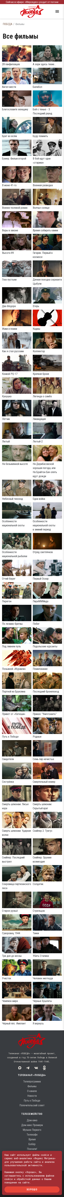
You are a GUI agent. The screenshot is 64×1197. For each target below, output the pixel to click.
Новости (32, 1095)
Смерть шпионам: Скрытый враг (42, 806)
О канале (32, 1091)
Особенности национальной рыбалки (14, 554)
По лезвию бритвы (12, 623)
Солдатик (38, 884)
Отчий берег (9, 578)
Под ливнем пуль (11, 646)
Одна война (39, 498)
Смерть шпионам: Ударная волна (16, 832)
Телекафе (32, 1134)
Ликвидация (39, 419)
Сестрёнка (8, 781)
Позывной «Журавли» (14, 669)
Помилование (40, 669)
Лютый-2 (38, 441)
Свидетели (8, 759)
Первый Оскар (41, 578)
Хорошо (32, 1189)
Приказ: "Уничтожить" (44, 714)
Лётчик (6, 419)
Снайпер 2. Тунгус (42, 830)
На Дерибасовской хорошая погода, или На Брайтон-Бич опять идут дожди (45, 470)
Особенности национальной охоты (13, 523)
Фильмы (32, 1086)
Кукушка (6, 396)
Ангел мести (9, 87)
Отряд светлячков (43, 552)
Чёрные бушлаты (42, 1001)
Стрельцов (39, 910)
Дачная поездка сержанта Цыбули (47, 281)
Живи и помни (9, 328)
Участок (6, 978)
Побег (36, 623)
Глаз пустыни (9, 279)
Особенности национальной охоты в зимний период (44, 525)
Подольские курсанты (45, 646)
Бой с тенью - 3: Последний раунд (42, 111)
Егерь (36, 306)
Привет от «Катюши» (13, 714)
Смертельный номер (44, 781)
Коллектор (39, 351)
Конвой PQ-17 (9, 374)
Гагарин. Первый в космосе (43, 255)
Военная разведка (43, 185)
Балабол (37, 87)
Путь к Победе (10, 736)
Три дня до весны (12, 955)
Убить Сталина (41, 955)
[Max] (20, 1068)
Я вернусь (38, 1023)
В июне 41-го (9, 185)
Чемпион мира (10, 1001)
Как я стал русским (13, 351)
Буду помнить (40, 136)
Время (32, 1139)
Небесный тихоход (12, 498)
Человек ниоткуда (43, 978)
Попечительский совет (32, 1105)
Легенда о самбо (42, 396)
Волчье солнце (41, 207)
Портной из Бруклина (13, 691)
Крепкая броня (41, 374)
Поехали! (32, 1149)
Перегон (6, 601)
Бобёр (32, 1144)
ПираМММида (40, 601)
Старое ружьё (10, 910)
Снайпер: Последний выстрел (13, 859)
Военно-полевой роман (14, 207)
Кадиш (36, 328)
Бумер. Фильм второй (14, 158)
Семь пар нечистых (43, 759)
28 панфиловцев (11, 64)
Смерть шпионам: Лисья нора (15, 806)
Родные (37, 736)
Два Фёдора (9, 306)
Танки (36, 933)
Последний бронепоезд (46, 691)
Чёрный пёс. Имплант (14, 1023)
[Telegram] (28, 1068)
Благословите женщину (15, 109)
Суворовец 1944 (11, 933)
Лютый (6, 441)
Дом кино (32, 1120)
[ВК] (36, 1068)
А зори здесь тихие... (44, 64)
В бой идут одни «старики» (42, 160)
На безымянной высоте (15, 464)
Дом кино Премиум (32, 1125)
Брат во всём (9, 136)
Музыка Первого (32, 1129)
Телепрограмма (32, 1081)
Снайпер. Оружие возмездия (42, 859)
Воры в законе (10, 230)
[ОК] (44, 1068)
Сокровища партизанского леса (16, 886)
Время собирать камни (45, 230)
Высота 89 (8, 252)
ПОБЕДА (7, 24)
